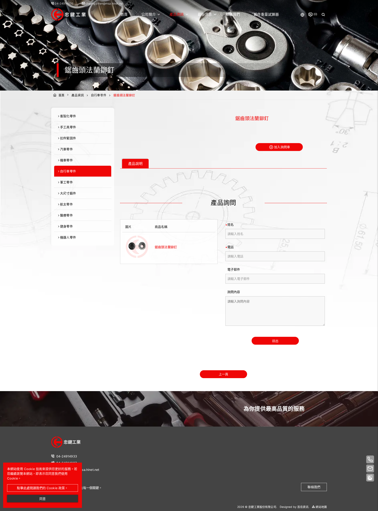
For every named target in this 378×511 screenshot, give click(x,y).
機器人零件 (68, 237)
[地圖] (370, 477)
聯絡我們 (233, 14)
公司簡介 (148, 14)
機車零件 (66, 160)
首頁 (124, 14)
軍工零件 (66, 182)
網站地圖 (321, 506)
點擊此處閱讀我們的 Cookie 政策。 (42, 488)
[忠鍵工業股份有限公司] (75, 14)
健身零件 (66, 226)
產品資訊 (177, 14)
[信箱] (370, 468)
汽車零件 (66, 149)
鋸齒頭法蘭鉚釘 (166, 247)
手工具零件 (68, 127)
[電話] (370, 459)
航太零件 (66, 204)
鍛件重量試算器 (266, 14)
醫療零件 (66, 215)
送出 (275, 341)
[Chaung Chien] (66, 442)
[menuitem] (82, 116)
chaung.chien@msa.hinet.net (104, 3)
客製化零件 (68, 116)
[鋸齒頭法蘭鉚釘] (137, 247)
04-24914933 (64, 3)
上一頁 (223, 374)
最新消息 (205, 14)
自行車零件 (99, 95)
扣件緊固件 (68, 138)
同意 (42, 499)
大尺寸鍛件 (68, 193)
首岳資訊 (303, 506)
